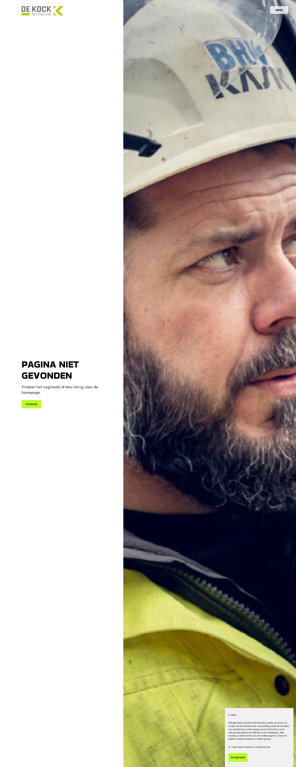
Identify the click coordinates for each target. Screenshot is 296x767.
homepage (31, 404)
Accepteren (238, 757)
